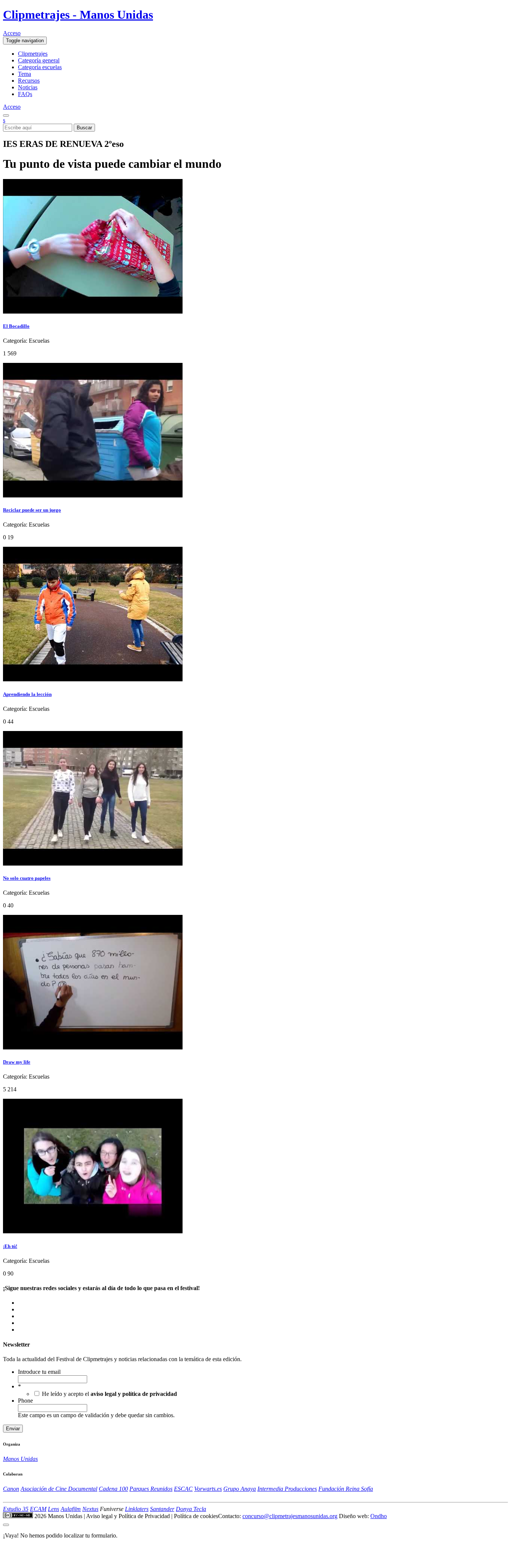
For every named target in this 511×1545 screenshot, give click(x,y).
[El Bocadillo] (93, 311)
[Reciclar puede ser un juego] (93, 495)
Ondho (378, 1516)
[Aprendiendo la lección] (93, 679)
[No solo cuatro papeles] (93, 863)
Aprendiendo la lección (27, 694)
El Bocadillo (16, 326)
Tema (24, 74)
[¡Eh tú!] (93, 1231)
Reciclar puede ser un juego (32, 510)
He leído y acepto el (109, 1394)
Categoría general (38, 60)
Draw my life (16, 1062)
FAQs (25, 94)
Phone (25, 1400)
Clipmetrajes (33, 53)
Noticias (27, 87)
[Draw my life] (93, 1047)
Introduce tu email (39, 1372)
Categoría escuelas (40, 67)
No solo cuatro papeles (27, 878)
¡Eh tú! (10, 1246)
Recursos (29, 80)
